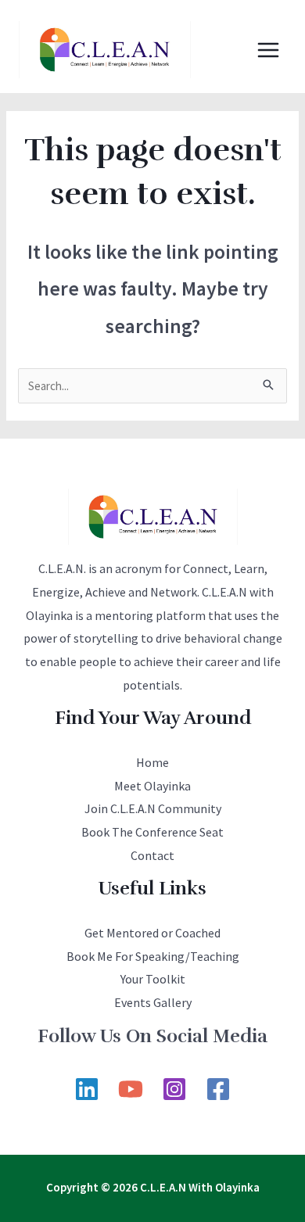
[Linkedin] (86, 1089)
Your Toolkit (152, 979)
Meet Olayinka (152, 786)
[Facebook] (218, 1089)
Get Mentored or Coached (152, 933)
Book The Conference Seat (152, 832)
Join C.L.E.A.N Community (152, 808)
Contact (152, 855)
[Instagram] (174, 1089)
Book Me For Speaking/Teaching (152, 956)
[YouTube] (130, 1089)
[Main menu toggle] (268, 49)
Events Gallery (153, 1002)
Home (152, 762)
